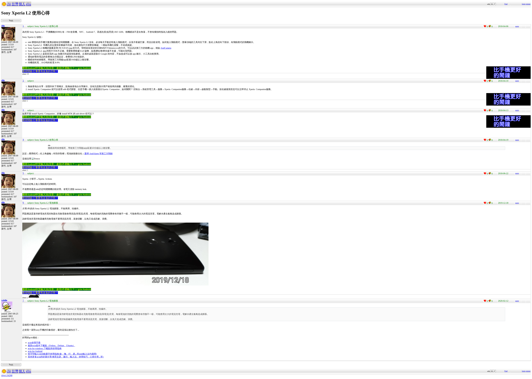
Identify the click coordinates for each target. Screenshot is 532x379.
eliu (28, 4)
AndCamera (166, 48)
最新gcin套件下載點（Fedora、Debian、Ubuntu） (51, 345)
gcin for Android (35, 351)
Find (505, 4)
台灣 (14, 4)
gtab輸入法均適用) (88, 354)
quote (517, 26)
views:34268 (6, 375)
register (528, 4)
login (523, 4)
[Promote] (485, 26)
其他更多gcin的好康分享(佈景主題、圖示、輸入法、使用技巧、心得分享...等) (66, 357)
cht (9, 4)
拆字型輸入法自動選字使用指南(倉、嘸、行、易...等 (53, 354)
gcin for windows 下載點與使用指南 (45, 348)
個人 (22, 4)
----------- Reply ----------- (11, 21)
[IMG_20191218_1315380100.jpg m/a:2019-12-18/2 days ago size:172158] (33, 298)
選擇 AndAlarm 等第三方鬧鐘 (98, 153)
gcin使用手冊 (34, 342)
